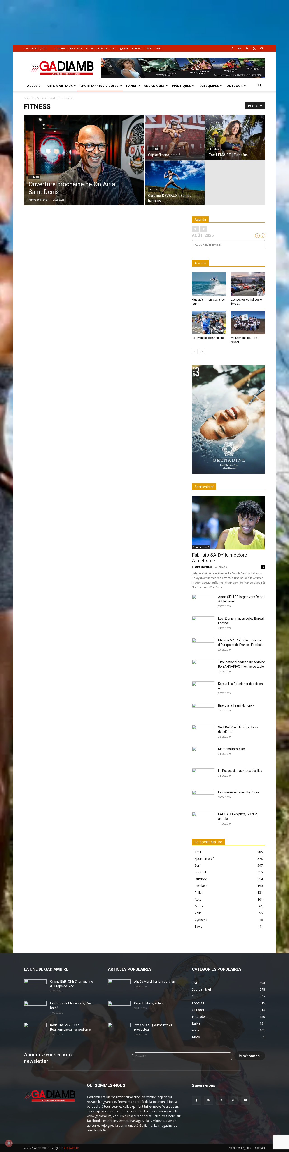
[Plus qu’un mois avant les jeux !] (209, 284)
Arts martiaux (60, 86)
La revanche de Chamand (208, 337)
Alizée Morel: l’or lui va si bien (154, 981)
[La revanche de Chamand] (209, 322)
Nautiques (181, 86)
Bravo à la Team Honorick (236, 705)
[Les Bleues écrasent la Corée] (203, 798)
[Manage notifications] (8, 1143)
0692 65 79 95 (153, 48)
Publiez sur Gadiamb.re (100, 48)
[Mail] (239, 48)
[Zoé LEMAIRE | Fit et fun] (235, 137)
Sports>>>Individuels (99, 86)
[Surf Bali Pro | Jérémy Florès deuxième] (203, 733)
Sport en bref (200, 547)
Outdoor (234, 86)
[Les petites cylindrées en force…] (248, 284)
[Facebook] (231, 48)
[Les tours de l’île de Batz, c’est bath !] (35, 1009)
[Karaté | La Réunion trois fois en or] (203, 689)
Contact (136, 48)
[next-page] (202, 351)
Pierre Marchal (38, 199)
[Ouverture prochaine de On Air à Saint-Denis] (84, 167)
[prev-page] (195, 351)
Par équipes (208, 86)
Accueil (33, 86)
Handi (131, 86)
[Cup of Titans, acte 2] (175, 137)
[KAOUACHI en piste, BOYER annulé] (203, 820)
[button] (259, 86)
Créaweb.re (71, 1148)
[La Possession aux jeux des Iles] (203, 776)
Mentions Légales (240, 1148)
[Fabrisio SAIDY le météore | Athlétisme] (228, 522)
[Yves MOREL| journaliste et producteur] (119, 1031)
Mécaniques (154, 86)
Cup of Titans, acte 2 (148, 1003)
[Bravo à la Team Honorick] (203, 711)
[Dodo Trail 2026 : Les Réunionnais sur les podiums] (35, 1031)
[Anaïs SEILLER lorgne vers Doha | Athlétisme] (203, 602)
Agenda (123, 48)
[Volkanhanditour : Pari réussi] (248, 322)
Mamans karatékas (232, 749)
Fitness (34, 177)
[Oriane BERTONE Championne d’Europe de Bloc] (35, 987)
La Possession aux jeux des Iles (240, 770)
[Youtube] (261, 48)
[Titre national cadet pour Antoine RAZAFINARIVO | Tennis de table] (203, 668)
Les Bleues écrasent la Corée (238, 792)
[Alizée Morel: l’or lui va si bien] (119, 987)
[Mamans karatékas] (203, 754)
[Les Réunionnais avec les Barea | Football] (203, 624)
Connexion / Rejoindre (68, 48)
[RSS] (246, 48)
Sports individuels (48, 98)
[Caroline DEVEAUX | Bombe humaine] (175, 182)
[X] (254, 48)
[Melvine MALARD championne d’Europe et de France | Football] (203, 646)
